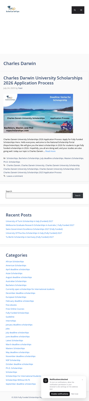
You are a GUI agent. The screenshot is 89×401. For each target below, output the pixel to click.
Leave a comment (15, 176)
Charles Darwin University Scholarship (62, 165)
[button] (75, 10)
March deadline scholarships (18, 344)
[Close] (82, 379)
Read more (50, 151)
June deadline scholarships (18, 336)
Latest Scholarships (14, 340)
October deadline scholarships (19, 364)
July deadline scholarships (51, 158)
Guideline (10, 316)
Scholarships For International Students (23, 376)
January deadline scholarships (19, 324)
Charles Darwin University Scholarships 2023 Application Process (32, 172)
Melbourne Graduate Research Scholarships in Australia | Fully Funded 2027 (40, 225)
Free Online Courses (15, 309)
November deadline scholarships (20, 356)
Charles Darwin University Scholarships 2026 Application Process (43, 80)
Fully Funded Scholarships (17, 312)
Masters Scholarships (73, 158)
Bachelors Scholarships (29, 158)
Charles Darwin (13, 165)
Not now (74, 394)
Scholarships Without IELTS (18, 380)
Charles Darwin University (32, 165)
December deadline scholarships (20, 293)
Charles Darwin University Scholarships (20, 169)
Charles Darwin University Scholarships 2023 (59, 169)
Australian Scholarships (16, 281)
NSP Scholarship (13, 360)
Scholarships (12, 158)
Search (9, 191)
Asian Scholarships (14, 273)
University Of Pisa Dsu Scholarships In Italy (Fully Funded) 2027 (34, 233)
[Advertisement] (44, 37)
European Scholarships (16, 297)
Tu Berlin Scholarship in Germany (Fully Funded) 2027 (30, 237)
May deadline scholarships (17, 352)
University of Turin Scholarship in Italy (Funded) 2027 (29, 221)
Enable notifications (59, 394)
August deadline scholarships (19, 277)
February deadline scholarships (20, 301)
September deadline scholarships (21, 384)
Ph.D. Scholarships (11, 161)
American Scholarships (16, 265)
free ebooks (11, 305)
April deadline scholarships (18, 269)
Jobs (8, 328)
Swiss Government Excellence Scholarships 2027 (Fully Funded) (34, 229)
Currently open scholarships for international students (30, 289)
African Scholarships (15, 261)
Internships (11, 320)
